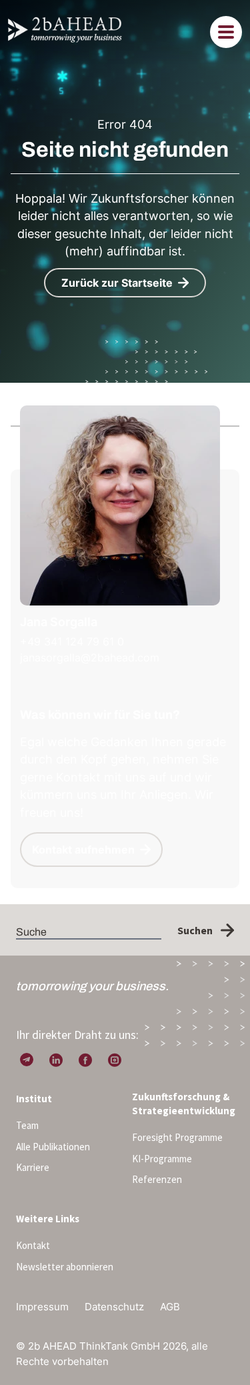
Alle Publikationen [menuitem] (53, 1146)
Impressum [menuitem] (42, 1306)
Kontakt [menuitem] (33, 1245)
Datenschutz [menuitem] (114, 1306)
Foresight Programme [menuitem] (177, 1137)
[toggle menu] (226, 32)
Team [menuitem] (27, 1125)
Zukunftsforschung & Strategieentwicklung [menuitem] (183, 1103)
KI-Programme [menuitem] (162, 1158)
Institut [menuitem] (34, 1098)
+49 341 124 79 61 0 (72, 641)
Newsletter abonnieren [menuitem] (64, 1266)
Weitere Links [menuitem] (47, 1218)
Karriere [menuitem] (32, 1167)
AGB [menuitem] (170, 1306)
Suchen (195, 930)
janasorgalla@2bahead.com (89, 657)
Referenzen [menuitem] (157, 1179)
